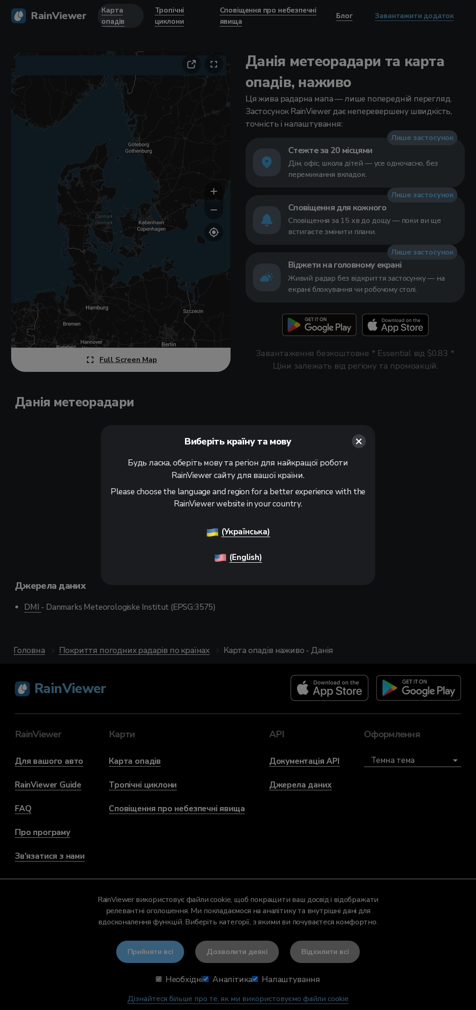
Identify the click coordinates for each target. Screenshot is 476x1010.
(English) (245, 557)
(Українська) (245, 531)
